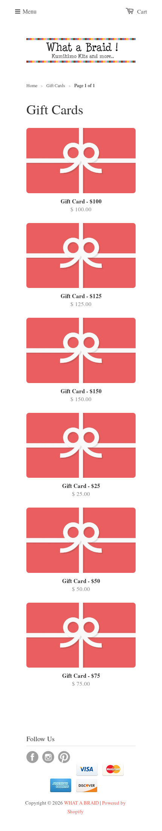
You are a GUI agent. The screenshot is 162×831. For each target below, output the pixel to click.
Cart (142, 11)
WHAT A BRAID (81, 802)
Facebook (32, 757)
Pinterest (64, 757)
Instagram (48, 757)
